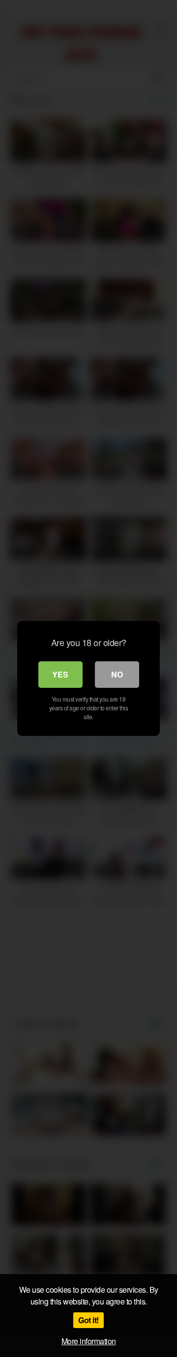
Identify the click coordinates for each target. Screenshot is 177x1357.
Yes (60, 674)
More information (88, 1341)
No (117, 674)
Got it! (88, 1320)
